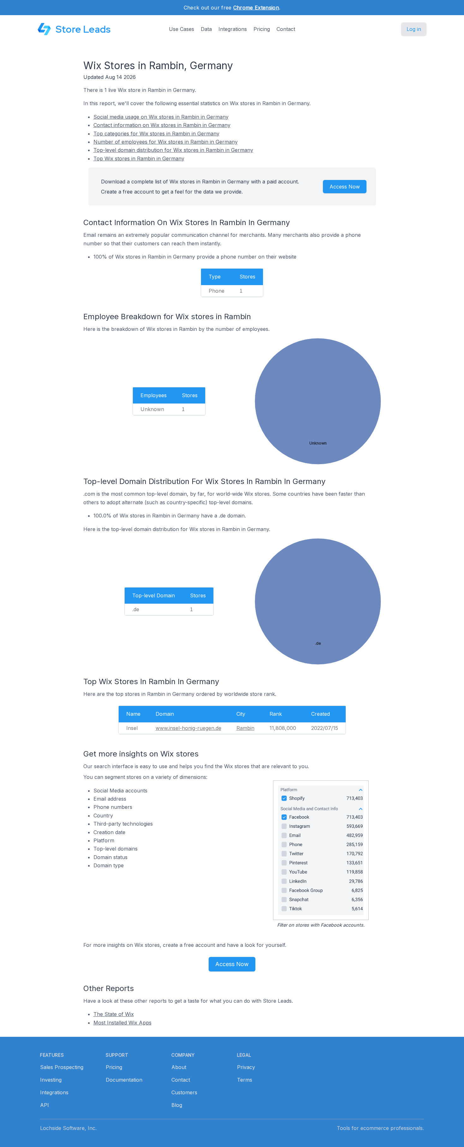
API (44, 1105)
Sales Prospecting (61, 1067)
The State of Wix (113, 1014)
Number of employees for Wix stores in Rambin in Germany (165, 142)
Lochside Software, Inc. (68, 1128)
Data (206, 29)
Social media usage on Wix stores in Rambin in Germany (161, 117)
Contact (286, 29)
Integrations (232, 29)
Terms (244, 1080)
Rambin (245, 728)
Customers (184, 1092)
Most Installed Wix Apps (122, 1022)
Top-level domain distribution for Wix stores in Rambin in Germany (173, 150)
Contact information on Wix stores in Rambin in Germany (161, 125)
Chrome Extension (256, 7)
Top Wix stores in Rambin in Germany (138, 158)
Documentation (124, 1080)
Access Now (345, 186)
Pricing (261, 29)
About (178, 1067)
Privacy (246, 1067)
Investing (51, 1080)
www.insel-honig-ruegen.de (188, 728)
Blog (176, 1105)
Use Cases (181, 29)
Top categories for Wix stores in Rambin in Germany (156, 133)
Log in (414, 29)
